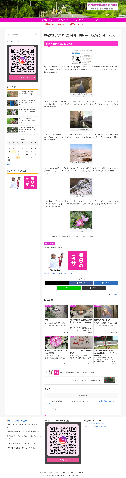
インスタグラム (64, 472)
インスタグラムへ (22, 77)
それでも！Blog (50, 243)
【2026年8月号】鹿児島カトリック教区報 (21, 448)
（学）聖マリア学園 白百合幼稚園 (95, 426)
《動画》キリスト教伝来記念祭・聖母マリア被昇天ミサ (24, 426)
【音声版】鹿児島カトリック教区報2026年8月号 (23, 431)
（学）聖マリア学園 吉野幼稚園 (94, 423)
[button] (94, 288)
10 (13, 151)
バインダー (82, 472)
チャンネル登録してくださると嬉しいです (58, 273)
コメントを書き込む (81, 395)
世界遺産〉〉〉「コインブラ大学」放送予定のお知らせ (24, 437)
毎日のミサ (74, 472)
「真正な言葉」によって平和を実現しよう (21, 443)
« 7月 (8, 164)
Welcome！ (43, 472)
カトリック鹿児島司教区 (18, 421)
